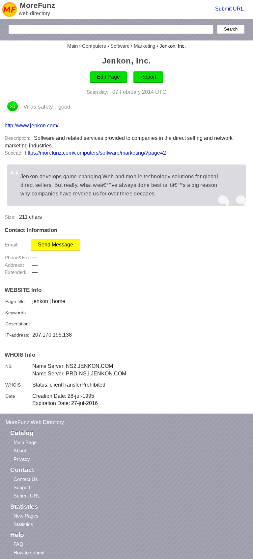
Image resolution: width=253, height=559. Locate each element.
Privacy (22, 459)
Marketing (144, 46)
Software (119, 46)
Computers (94, 46)
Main (72, 46)
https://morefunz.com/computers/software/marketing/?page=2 (95, 153)
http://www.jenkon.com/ (31, 125)
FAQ (18, 544)
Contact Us (26, 479)
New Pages (26, 516)
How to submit (29, 552)
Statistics (23, 524)
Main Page (25, 442)
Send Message (55, 244)
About (20, 450)
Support (22, 487)
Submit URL (229, 9)
